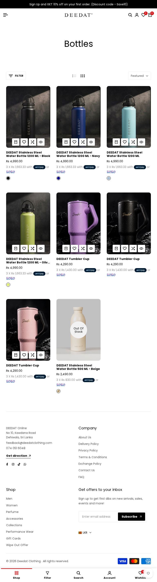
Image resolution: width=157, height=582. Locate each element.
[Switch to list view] (74, 75)
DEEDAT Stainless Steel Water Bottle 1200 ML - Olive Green (28, 260)
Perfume (12, 512)
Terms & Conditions (92, 457)
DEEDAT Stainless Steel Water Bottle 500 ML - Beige (78, 367)
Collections (14, 525)
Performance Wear (20, 532)
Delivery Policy (88, 444)
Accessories (14, 519)
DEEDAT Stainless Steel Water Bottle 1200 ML (124, 154)
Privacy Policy (88, 450)
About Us (84, 437)
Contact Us (86, 470)
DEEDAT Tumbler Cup (72, 259)
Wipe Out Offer (17, 545)
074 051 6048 (15, 448)
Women (12, 505)
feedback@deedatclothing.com (29, 443)
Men (9, 499)
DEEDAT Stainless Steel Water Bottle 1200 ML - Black (28, 154)
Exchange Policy (89, 464)
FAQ (81, 477)
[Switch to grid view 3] (83, 75)
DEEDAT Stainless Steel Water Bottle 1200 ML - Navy (78, 154)
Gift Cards (13, 538)
